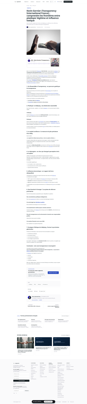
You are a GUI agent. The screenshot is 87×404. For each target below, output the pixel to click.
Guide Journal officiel (61, 380)
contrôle (30, 102)
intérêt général (53, 121)
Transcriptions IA (34, 371)
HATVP (28, 94)
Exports (32, 376)
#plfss (35, 284)
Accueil (28, 5)
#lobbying (30, 284)
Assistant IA (33, 370)
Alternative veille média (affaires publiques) (60, 388)
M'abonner (27, 390)
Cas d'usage (42, 373)
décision (28, 251)
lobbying (56, 72)
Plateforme (26, 1)
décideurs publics (40, 202)
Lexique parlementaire (60, 373)
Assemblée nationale (43, 75)
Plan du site (72, 401)
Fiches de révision (61, 377)
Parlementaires (42, 369)
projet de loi (33, 199)
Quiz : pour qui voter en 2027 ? (61, 365)
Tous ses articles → (35, 299)
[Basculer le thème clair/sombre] (55, 2)
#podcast (39, 284)
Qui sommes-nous (61, 397)
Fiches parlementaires (33, 378)
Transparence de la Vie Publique (52, 93)
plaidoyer (56, 71)
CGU (68, 401)
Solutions (32, 1)
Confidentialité (64, 401)
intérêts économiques (31, 82)
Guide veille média (61, 386)
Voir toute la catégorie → (65, 335)
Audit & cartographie (52, 367)
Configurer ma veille (43, 376)
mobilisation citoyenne (55, 123)
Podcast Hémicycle (61, 369)
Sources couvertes (61, 395)
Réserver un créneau (70, 366)
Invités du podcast (61, 370)
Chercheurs (42, 372)
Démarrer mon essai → (53, 272)
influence (32, 114)
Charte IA (59, 391)
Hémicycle (34, 5)
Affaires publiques (43, 364)
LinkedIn (40, 299)
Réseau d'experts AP (52, 365)
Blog (30, 5)
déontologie (48, 90)
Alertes (32, 374)
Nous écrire (68, 364)
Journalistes (42, 370)
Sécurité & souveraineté (60, 393)
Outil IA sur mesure (52, 370)
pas (43, 126)
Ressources (38, 1)
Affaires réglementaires (42, 367)
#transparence (45, 284)
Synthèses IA (33, 373)
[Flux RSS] (16, 393)
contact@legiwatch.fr (70, 369)
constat (29, 80)
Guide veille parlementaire (60, 384)
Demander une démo (68, 1)
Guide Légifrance (60, 378)
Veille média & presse (33, 368)
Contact (47, 1)
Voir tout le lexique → (65, 315)
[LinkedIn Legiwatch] (14, 393)
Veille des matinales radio (34, 365)
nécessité (50, 146)
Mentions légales (58, 401)
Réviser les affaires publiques (61, 375)
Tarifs (44, 1)
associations (41, 121)
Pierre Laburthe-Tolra (36, 296)
